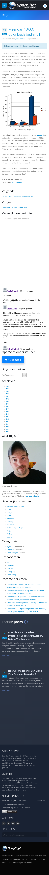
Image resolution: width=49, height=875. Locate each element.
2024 (7, 391)
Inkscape (10, 519)
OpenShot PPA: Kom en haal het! (14, 208)
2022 (7, 396)
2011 (7, 424)
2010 (7, 426)
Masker (10, 568)
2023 (7, 394)
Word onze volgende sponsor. (14, 835)
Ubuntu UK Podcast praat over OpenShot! (18, 196)
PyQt (9, 531)
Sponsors (8, 829)
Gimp (9, 516)
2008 (7, 431)
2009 (7, 429)
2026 (7, 386)
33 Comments (17, 182)
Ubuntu (10, 537)
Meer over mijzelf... (32, 496)
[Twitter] (8, 823)
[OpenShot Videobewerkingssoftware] (11, 848)
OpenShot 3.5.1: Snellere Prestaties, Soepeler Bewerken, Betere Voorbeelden (25, 636)
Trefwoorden (11, 557)
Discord (27, 808)
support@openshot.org (15, 804)
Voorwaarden (14, 863)
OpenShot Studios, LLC (13, 859)
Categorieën (10, 541)
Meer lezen (6, 655)
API (8, 562)
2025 (7, 389)
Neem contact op (13, 796)
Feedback (10, 565)
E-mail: (15, 808)
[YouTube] (18, 823)
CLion (9, 510)
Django (9, 513)
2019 (7, 404)
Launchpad (11, 522)
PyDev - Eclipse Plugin (15, 528)
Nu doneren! (14, 359)
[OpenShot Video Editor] (22, 5)
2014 (7, 416)
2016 (7, 411)
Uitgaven (10, 550)
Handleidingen (12, 553)
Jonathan (19, 38)
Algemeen (11, 547)
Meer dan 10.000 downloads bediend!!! (24, 32)
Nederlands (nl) (27, 863)
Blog (5, 15)
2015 (7, 414)
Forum (21, 808)
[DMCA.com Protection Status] (9, 812)
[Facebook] (4, 823)
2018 (7, 406)
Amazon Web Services (15, 507)
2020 (7, 401)
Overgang (10, 571)
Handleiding (11, 575)
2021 (7, 399)
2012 (7, 421)
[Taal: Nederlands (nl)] (45, 6)
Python (9, 534)
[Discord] (13, 823)
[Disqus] (24, 253)
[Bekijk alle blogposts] (26, 621)
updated (40, 135)
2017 (7, 409)
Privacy (4, 863)
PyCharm (10, 525)
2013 (7, 419)
